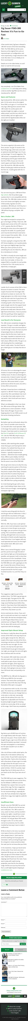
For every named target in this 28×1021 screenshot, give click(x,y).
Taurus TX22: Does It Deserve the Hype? (15, 972)
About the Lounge (14, 1006)
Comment (4, 902)
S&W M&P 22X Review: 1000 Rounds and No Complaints (16, 978)
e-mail (4, 884)
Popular (20, 950)
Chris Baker (6, 38)
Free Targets (15, 1013)
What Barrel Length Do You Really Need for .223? (16, 960)
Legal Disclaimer (15, 1019)
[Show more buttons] (25, 82)
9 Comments (14, 26)
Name (3, 920)
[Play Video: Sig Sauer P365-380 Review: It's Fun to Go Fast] (14, 74)
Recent (7, 950)
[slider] (14, 82)
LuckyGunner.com (6, 88)
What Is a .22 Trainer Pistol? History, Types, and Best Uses (16, 966)
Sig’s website (5, 195)
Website (3, 927)
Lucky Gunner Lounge (12, 4)
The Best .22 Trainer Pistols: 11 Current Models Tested (15, 954)
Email (3, 923)
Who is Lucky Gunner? (15, 1009)
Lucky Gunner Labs (15, 1011)
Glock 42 (6, 433)
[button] (14, 996)
